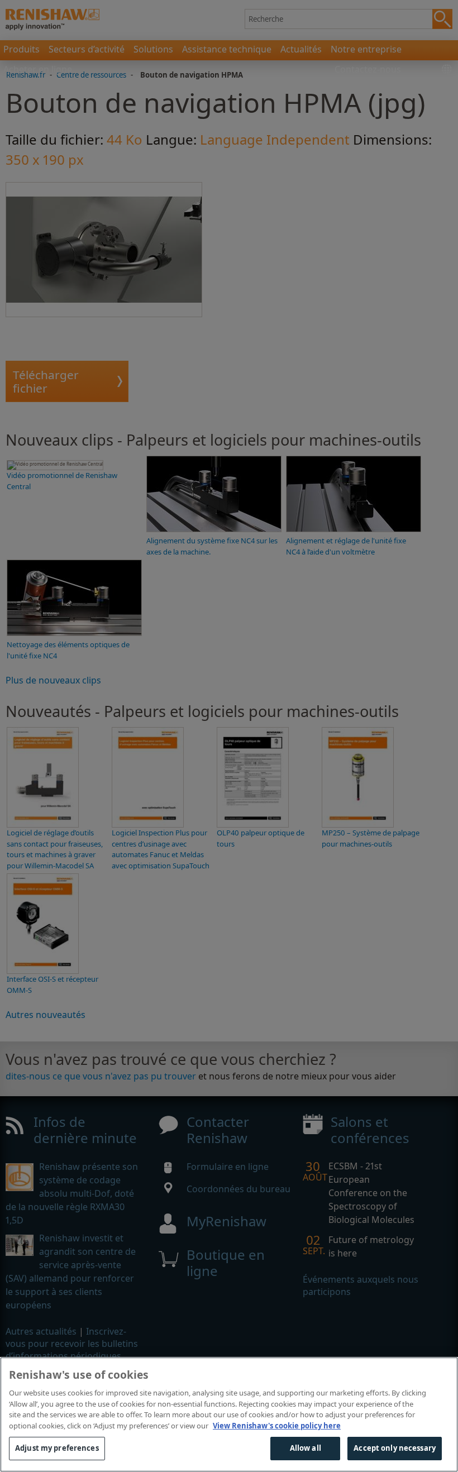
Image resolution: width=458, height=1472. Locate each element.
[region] (229, 1414)
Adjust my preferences (57, 1448)
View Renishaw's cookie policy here (277, 1426)
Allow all (305, 1448)
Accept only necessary (395, 1448)
